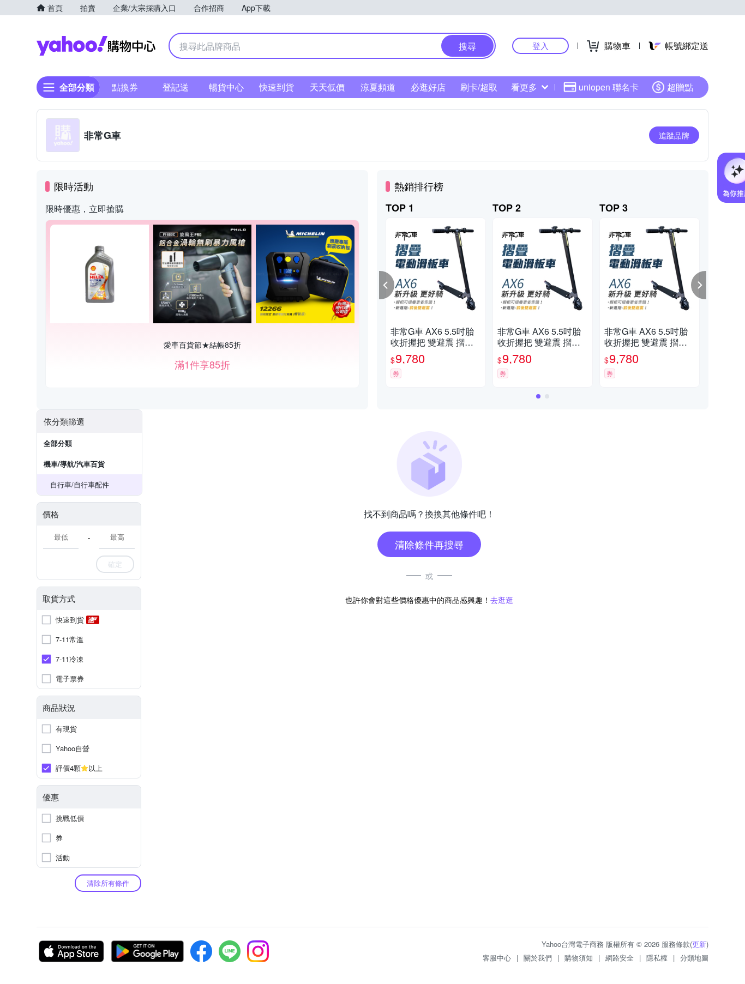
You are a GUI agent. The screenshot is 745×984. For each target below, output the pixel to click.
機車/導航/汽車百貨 (74, 463)
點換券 (125, 87)
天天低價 (327, 87)
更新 (699, 944)
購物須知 (578, 957)
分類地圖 (694, 957)
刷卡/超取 (478, 87)
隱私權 (657, 957)
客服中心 (497, 957)
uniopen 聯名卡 (609, 87)
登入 (540, 45)
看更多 (524, 87)
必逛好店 (428, 87)
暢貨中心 (226, 87)
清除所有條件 (108, 883)
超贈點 (680, 87)
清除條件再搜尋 (429, 544)
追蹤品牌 (674, 135)
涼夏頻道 (378, 87)
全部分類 (58, 443)
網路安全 (619, 957)
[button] (386, 285)
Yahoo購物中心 (96, 46)
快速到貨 (276, 87)
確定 (115, 564)
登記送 (176, 87)
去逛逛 (501, 599)
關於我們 (538, 957)
